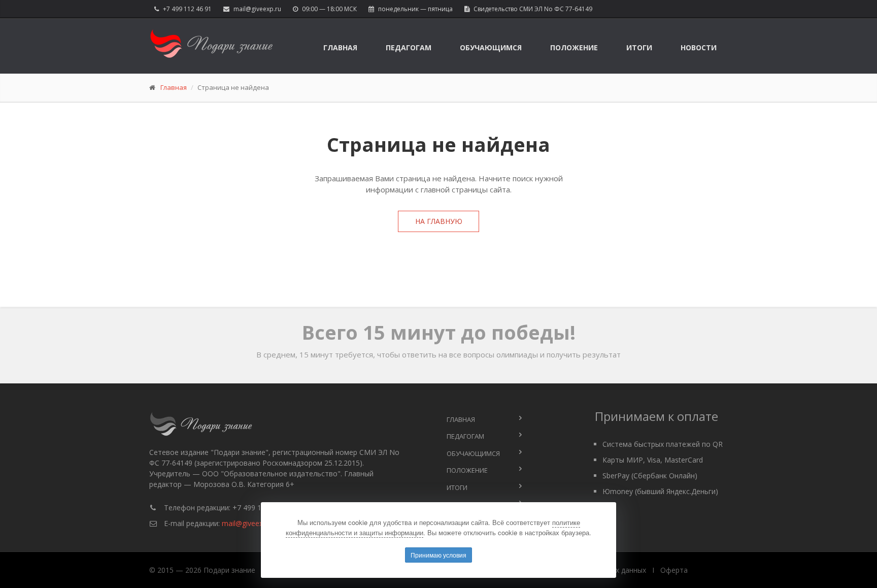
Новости (699, 47)
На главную (438, 221)
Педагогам (408, 47)
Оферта (674, 570)
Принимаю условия (438, 554)
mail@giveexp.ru (257, 9)
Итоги (639, 47)
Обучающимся (491, 47)
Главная (340, 47)
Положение (574, 47)
